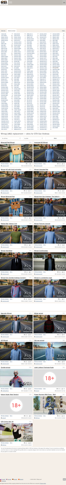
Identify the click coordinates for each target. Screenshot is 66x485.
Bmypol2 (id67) (4, 95)
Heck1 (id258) (17, 74)
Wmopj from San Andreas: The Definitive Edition (47, 196)
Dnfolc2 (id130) (17, 38)
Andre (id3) (3, 33)
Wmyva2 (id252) (56, 124)
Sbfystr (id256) (30, 80)
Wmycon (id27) (56, 95)
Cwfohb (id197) (4, 113)
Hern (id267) (17, 77)
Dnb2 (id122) (17, 33)
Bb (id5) (3, 42)
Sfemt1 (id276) (30, 95)
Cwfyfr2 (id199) (4, 116)
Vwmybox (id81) (43, 129)
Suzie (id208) (43, 38)
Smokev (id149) (30, 113)
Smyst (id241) (30, 114)
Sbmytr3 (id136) (30, 93)
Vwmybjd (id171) (43, 127)
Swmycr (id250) (43, 66)
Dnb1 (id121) (4, 129)
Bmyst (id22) (4, 98)
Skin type (3, 30)
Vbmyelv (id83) (43, 95)
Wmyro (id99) (56, 117)
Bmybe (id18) (4, 75)
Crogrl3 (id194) (4, 108)
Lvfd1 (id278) (17, 122)
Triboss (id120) (43, 82)
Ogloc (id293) (30, 48)
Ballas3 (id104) (4, 40)
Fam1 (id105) (17, 63)
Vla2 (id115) (42, 106)
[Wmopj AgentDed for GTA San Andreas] (16, 261)
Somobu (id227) (30, 126)
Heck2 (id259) (17, 75)
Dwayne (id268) (17, 48)
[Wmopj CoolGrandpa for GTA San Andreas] (49, 261)
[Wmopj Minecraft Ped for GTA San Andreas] (16, 207)
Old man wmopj (39, 340)
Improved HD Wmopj (41, 142)
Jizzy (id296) (17, 106)
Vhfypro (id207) (43, 96)
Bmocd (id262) (4, 63)
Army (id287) (4, 35)
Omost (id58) (30, 56)
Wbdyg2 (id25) (56, 38)
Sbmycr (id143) (30, 88)
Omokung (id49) (30, 51)
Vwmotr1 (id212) (43, 124)
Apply (55, 138)
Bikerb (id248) (4, 59)
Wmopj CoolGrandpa (41, 251)
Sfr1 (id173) (29, 100)
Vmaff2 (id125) (43, 111)
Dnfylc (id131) (17, 40)
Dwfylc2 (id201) (17, 53)
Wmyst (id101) (56, 121)
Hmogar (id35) (17, 88)
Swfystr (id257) (43, 51)
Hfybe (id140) (17, 82)
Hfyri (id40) (16, 85)
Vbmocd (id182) (43, 90)
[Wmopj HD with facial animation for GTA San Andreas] (16, 180)
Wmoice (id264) (56, 64)
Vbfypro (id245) (43, 87)
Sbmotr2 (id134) (30, 87)
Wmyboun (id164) (56, 85)
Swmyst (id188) (43, 72)
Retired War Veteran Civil (9, 223)
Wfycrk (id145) (56, 50)
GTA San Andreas (5, 163)
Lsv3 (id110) (17, 119)
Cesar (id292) (4, 103)
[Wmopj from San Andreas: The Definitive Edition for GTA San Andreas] (49, 207)
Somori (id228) (30, 127)
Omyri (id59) (29, 59)
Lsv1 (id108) (17, 116)
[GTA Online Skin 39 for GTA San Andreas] (16, 432)
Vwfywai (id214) (43, 122)
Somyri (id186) (43, 35)
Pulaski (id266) (30, 64)
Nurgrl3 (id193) (30, 40)
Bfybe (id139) (4, 48)
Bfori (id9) (3, 45)
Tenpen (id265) (43, 75)
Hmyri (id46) (17, 100)
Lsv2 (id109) (17, 117)
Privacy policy (43, 483)
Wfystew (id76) (56, 63)
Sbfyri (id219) (30, 77)
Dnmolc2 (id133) (17, 43)
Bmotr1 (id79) (4, 71)
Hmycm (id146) (17, 95)
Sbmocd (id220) (30, 82)
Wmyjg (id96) (55, 105)
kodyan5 (37, 390)
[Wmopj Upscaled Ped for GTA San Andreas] (49, 180)
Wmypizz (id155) (56, 113)
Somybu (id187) (43, 33)
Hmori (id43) (17, 90)
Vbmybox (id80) (43, 92)
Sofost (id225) (30, 119)
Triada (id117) (43, 79)
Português (3, 481)
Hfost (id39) (16, 80)
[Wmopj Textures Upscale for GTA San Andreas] (49, 234)
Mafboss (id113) (17, 129)
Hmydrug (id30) (17, 98)
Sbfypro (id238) (30, 75)
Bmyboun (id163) (5, 77)
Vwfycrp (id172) (43, 116)
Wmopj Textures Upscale (42, 223)
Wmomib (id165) (56, 66)
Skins (11, 163)
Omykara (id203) (30, 58)
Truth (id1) (42, 84)
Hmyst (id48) (17, 101)
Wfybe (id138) (56, 43)
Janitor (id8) (16, 103)
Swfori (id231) (43, 45)
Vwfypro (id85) (43, 117)
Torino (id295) (43, 77)
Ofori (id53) (29, 42)
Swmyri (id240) (43, 71)
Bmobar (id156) (4, 61)
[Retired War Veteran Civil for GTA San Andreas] (16, 234)
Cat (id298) (3, 101)
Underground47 (5, 165)
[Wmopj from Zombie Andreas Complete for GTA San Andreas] (16, 288)
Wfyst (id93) (55, 61)
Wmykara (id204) (56, 106)
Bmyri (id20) (4, 96)
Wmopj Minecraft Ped (8, 196)
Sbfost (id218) (30, 74)
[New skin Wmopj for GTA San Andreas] (16, 324)
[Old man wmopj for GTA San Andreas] (49, 351)
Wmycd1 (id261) (56, 90)
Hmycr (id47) (17, 96)
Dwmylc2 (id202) (18, 59)
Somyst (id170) (43, 37)
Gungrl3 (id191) (17, 72)
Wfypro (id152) (56, 54)
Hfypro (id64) (17, 84)
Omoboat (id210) (30, 50)
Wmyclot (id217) (56, 93)
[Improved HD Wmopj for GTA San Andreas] (49, 153)
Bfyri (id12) (3, 53)
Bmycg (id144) (4, 80)
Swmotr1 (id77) (43, 58)
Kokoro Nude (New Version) (10, 394)
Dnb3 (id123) (17, 35)
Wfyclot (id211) (56, 48)
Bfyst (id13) (3, 54)
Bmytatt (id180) (4, 100)
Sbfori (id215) (30, 72)
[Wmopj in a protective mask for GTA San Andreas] (49, 288)
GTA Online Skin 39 (7, 421)
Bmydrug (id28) (4, 87)
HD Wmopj (4, 340)
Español (21, 479)
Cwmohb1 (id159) (5, 121)
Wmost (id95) (55, 74)
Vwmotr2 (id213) (43, 126)
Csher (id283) (4, 109)
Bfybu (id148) (4, 50)
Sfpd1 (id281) (30, 98)
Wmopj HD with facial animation (11, 169)
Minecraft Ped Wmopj (8, 142)
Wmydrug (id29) (56, 100)
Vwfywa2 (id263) (43, 121)
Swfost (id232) (43, 46)
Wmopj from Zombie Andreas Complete (13, 278)
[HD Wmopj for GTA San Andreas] (16, 351)
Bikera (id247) (4, 58)
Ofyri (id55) (29, 45)
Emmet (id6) (16, 61)
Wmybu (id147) (56, 88)
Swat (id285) (42, 40)
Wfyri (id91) (55, 56)
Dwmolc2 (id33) (17, 56)
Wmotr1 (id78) (56, 75)
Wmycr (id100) (56, 98)
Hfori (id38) (16, 79)
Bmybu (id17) (4, 79)
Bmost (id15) (4, 69)
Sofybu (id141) (30, 121)
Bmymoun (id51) (5, 90)
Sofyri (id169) (30, 122)
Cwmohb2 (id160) (5, 122)
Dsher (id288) (17, 46)
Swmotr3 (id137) (43, 61)
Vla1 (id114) (42, 105)
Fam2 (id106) (17, 64)
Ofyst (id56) (29, 46)
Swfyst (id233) (43, 50)
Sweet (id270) (43, 42)
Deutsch (15, 479)
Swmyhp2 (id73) (43, 69)
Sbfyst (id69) (29, 79)
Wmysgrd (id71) (56, 119)
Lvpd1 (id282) (17, 124)
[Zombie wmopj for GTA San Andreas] (16, 378)
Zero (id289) (55, 127)
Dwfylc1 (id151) (17, 51)
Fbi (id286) (16, 67)
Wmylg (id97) (55, 108)
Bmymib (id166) (4, 88)
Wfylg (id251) (55, 53)
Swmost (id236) (43, 56)
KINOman (37, 418)
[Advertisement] (33, 17)
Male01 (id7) (30, 37)
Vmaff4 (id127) (43, 114)
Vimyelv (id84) (43, 103)
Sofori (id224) (30, 117)
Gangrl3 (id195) (17, 71)
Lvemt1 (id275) (17, 121)
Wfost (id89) (55, 42)
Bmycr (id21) (4, 84)
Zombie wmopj (5, 367)
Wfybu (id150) (56, 45)
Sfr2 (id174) (29, 101)
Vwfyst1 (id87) (43, 119)
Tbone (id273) (43, 74)
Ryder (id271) (30, 67)
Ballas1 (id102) (4, 37)
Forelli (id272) (17, 69)
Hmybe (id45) (17, 93)
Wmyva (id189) (56, 122)
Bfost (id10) (3, 46)
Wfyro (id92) (55, 58)
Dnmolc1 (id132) (17, 42)
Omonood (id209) (31, 53)
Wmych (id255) (56, 92)
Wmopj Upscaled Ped (41, 169)
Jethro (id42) (17, 105)
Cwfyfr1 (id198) (4, 114)
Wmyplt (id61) (56, 114)
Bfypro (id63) (4, 51)
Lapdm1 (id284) (17, 114)
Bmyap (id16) (4, 72)
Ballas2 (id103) (4, 38)
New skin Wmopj (6, 313)
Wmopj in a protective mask (43, 278)
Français (9, 479)
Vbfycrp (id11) (43, 85)
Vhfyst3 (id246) (43, 98)
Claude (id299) (4, 105)
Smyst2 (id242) (30, 116)
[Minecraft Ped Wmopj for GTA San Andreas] (16, 153)
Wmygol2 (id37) (56, 103)
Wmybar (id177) (56, 79)
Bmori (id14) (4, 66)
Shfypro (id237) (30, 106)
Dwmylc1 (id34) (17, 58)
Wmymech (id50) (56, 109)
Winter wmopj (38, 313)
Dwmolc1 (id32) (17, 54)
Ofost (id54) (29, 43)
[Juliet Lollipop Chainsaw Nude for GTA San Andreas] (49, 378)
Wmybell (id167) (56, 82)
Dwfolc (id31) (17, 50)
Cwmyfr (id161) (4, 124)
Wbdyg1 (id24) (56, 37)
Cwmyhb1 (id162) (5, 126)
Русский (3, 479)
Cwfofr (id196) (4, 111)
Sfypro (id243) (30, 105)
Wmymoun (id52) (56, 111)
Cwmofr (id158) (4, 119)
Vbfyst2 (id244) (43, 88)
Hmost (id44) (17, 92)
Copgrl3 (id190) (4, 106)
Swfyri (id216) (43, 48)
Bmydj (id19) (4, 85)
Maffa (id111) (30, 33)
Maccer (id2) (17, 126)
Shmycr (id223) (30, 108)
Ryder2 (28, 69)
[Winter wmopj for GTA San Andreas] (49, 324)
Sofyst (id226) (30, 124)
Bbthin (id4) (3, 43)
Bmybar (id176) (4, 74)
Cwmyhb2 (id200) (5, 127)
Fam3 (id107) (17, 66)
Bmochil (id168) (4, 64)
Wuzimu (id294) (56, 126)
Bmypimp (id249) (5, 92)
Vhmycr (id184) (43, 100)
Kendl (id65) (17, 108)
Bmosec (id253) (4, 67)
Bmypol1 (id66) (4, 93)
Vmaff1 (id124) (43, 109)
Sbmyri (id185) (30, 90)
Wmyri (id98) (55, 116)
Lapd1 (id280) (17, 113)
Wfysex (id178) (56, 59)
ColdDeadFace (5, 390)
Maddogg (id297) (18, 127)
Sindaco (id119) (30, 109)
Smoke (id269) (30, 111)
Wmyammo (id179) (57, 77)
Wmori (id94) (55, 71)
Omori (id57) (29, 54)
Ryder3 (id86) (30, 71)
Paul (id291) (29, 63)
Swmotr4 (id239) (43, 63)
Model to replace (11, 30)
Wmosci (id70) (56, 72)
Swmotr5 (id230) (43, 64)
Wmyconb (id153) (56, 96)
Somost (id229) (30, 129)
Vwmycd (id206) (56, 33)
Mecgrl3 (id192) (30, 38)
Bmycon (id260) (4, 82)
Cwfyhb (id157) (4, 117)
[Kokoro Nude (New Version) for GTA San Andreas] (16, 405)
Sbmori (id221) (30, 84)
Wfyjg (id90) (55, 51)
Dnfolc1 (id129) (17, 37)
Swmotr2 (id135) (43, 59)
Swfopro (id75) (43, 43)
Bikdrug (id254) (4, 56)
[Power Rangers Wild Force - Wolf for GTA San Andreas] (49, 405)
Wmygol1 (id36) (56, 101)
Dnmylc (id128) (17, 45)
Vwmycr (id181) (56, 35)
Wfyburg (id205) (56, 46)
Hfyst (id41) (16, 87)
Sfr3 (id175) (29, 103)
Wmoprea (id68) (56, 69)
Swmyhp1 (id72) (43, 67)
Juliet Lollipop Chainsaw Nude (44, 367)
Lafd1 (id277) (17, 111)
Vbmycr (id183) (43, 93)
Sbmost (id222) (30, 85)
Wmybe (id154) (56, 80)
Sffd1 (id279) (30, 96)
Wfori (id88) (55, 40)
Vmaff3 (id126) (43, 113)
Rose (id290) (30, 66)
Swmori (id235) (43, 54)
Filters (63, 30)
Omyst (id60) (30, 61)
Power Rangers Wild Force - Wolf (45, 394)
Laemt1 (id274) (17, 109)
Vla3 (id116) (42, 108)
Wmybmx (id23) (56, 84)
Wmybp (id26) (56, 87)
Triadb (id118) (43, 80)
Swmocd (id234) (43, 53)
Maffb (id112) (30, 35)
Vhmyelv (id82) (43, 101)
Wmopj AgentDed (6, 251)
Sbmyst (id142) (30, 92)
